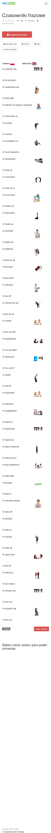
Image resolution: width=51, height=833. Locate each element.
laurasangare (7, 23)
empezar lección (18, 34)
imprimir (26, 44)
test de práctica (11, 49)
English (6, 628)
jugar (38, 44)
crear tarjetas (41, 629)
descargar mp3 (11, 44)
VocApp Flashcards (10, 829)
